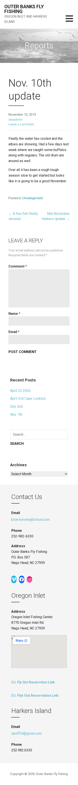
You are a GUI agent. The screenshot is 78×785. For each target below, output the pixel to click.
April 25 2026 (20, 391)
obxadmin (15, 120)
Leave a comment (21, 124)
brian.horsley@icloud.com (30, 519)
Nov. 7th (16, 414)
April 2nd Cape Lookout (28, 398)
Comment (17, 266)
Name (14, 314)
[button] (72, 21)
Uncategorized (33, 198)
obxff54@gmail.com (26, 733)
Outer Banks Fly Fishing (24, 9)
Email (14, 332)
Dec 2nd (16, 406)
